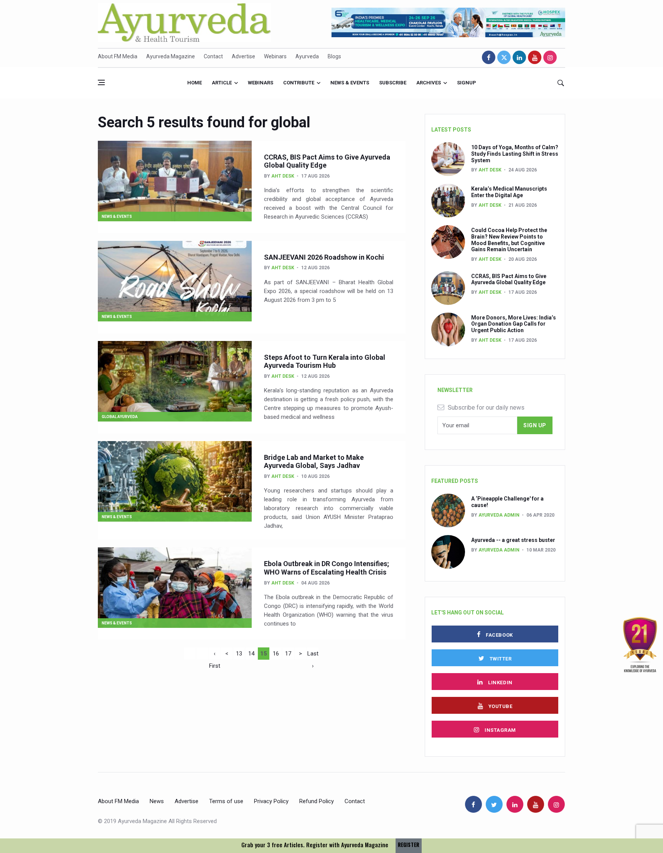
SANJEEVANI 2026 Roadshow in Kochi (324, 257)
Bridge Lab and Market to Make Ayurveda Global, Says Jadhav (314, 461)
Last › (312, 655)
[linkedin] (519, 57)
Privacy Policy (271, 801)
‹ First (214, 655)
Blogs (334, 56)
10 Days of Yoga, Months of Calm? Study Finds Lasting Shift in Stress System (514, 153)
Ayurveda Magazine (170, 56)
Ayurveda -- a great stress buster (513, 540)
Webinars (275, 56)
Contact (213, 56)
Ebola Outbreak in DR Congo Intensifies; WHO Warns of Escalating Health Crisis (326, 568)
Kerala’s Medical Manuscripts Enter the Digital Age (509, 192)
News (157, 801)
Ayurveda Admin (499, 515)
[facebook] (488, 57)
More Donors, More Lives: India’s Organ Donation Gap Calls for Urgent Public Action (513, 324)
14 (251, 653)
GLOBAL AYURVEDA (120, 417)
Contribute (298, 83)
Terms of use (226, 801)
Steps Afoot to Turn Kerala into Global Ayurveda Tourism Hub (324, 361)
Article (222, 83)
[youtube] (534, 57)
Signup (466, 83)
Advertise (243, 56)
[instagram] (550, 57)
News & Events (349, 83)
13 (239, 653)
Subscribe (392, 83)
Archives (428, 83)
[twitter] (504, 57)
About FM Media (117, 56)
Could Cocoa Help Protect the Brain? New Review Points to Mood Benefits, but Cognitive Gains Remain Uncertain (509, 239)
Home (194, 83)
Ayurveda (307, 56)
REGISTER (408, 844)
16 (276, 653)
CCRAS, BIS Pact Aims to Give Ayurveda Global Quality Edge (508, 279)
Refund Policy (316, 801)
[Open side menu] (101, 82)
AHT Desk (282, 176)
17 (288, 653)
